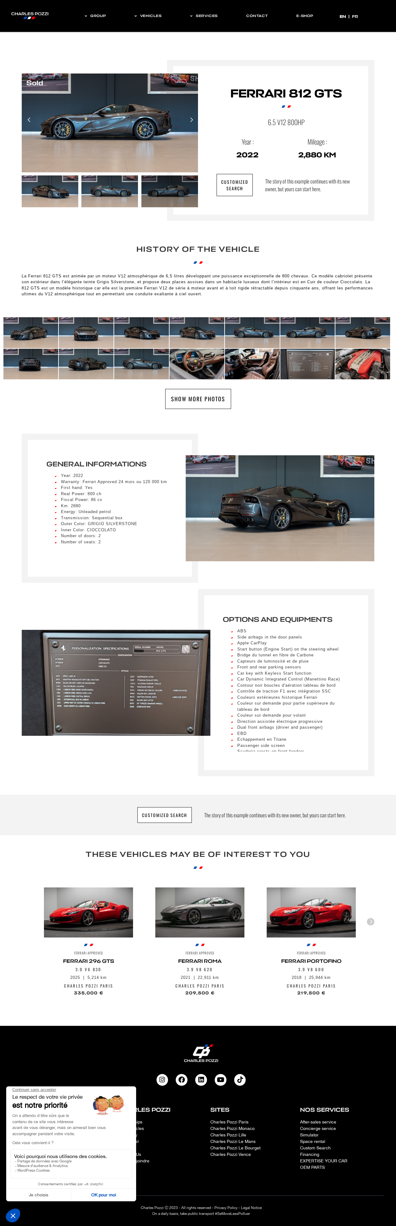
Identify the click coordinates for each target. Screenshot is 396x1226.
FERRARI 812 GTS (286, 93)
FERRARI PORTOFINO (311, 961)
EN (343, 16)
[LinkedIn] (201, 1080)
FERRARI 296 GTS (88, 961)
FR (355, 16)
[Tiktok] (240, 1080)
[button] (191, 120)
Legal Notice (251, 1208)
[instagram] (162, 1080)
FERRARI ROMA (200, 961)
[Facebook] (181, 1080)
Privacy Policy (226, 1208)
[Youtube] (220, 1080)
